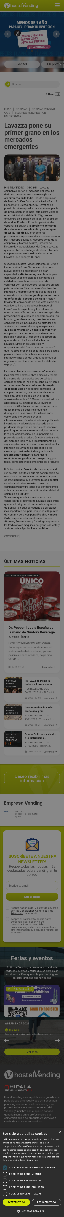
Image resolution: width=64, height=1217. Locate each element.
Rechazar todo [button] (46, 1202)
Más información (29, 1160)
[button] (32, 1211)
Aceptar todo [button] (16, 1202)
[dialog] (32, 608)
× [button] (60, 1132)
